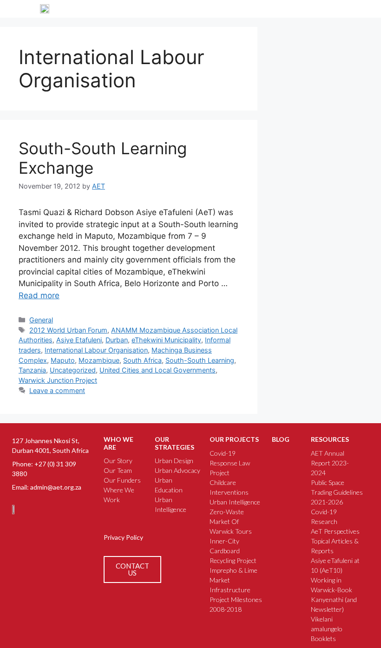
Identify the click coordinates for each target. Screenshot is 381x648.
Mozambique (99, 360)
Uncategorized (73, 370)
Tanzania (32, 370)
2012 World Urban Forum (68, 330)
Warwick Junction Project (58, 380)
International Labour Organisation (96, 350)
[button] (337, 9)
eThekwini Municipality (166, 340)
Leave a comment (57, 390)
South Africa (142, 360)
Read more (39, 295)
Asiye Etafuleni (79, 340)
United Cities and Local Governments (157, 370)
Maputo (63, 360)
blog (280, 439)
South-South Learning (199, 360)
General (41, 320)
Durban (116, 340)
